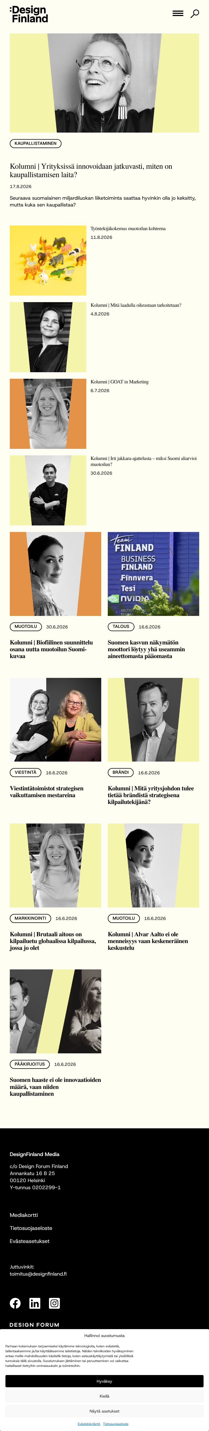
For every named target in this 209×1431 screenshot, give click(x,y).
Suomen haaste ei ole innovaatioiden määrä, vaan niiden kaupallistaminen (55, 1086)
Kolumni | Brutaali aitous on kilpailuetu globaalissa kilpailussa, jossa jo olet (53, 940)
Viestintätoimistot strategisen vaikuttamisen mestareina (47, 791)
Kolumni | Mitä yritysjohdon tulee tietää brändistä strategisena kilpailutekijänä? (151, 794)
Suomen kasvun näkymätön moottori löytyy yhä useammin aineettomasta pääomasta (146, 648)
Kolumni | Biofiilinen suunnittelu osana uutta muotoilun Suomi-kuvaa (51, 648)
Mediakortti (24, 1215)
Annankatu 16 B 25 (32, 1173)
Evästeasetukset (30, 1241)
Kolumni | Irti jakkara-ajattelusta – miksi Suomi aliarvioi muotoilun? (144, 461)
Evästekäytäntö (89, 1424)
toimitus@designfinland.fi (38, 1273)
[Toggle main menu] (178, 15)
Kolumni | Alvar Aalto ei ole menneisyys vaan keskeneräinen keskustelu (148, 940)
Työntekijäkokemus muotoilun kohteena (128, 228)
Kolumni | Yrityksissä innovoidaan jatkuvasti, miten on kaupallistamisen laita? (91, 170)
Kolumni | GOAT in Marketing (120, 381)
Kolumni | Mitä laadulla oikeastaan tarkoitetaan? (136, 305)
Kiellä (104, 1396)
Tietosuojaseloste (116, 1424)
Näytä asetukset (104, 1411)
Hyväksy (104, 1381)
